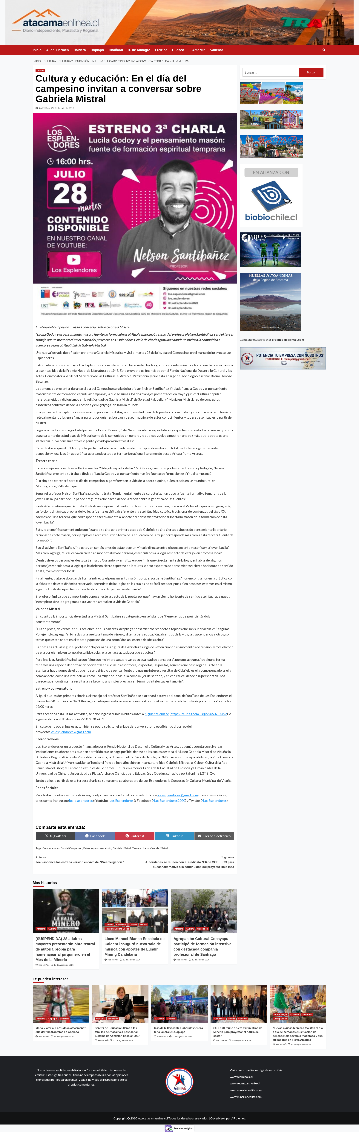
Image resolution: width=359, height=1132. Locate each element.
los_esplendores (81, 800)
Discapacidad (280, 1019)
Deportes (64, 1019)
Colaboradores (51, 848)
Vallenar (216, 50)
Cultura (40, 70)
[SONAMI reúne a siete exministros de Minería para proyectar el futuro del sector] (239, 1004)
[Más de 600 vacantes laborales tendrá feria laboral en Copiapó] (179, 1004)
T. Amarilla (197, 50)
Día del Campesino (71, 848)
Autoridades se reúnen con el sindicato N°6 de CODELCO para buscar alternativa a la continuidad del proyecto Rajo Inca (189, 862)
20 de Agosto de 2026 (241, 1040)
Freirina (161, 50)
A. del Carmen (57, 50)
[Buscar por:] (271, 72)
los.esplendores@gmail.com (70, 732)
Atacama (41, 929)
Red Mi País (44, 108)
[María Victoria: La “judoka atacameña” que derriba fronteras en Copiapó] (61, 1004)
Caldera (79, 50)
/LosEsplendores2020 (169, 800)
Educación (113, 1019)
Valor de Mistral (159, 848)
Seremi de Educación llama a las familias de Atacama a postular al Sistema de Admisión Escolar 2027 (117, 1031)
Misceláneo (202, 929)
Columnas (121, 925)
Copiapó (52, 1019)
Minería (143, 925)
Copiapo (97, 50)
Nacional (242, 1019)
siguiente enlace (157, 714)
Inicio (37, 50)
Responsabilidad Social (117, 929)
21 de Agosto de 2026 (63, 1036)
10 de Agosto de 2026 (63, 965)
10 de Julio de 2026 (200, 960)
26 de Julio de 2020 (64, 108)
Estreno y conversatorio (97, 848)
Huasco (178, 50)
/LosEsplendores (214, 800)
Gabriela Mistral (122, 848)
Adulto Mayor (280, 1014)
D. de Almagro (139, 50)
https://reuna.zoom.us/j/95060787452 (199, 714)
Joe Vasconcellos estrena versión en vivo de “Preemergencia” (80, 860)
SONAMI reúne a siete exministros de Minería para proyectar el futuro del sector (237, 1031)
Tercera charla (140, 848)
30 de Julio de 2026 (131, 960)
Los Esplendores (121, 800)
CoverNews (218, 1118)
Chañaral (116, 50)
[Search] (324, 50)
